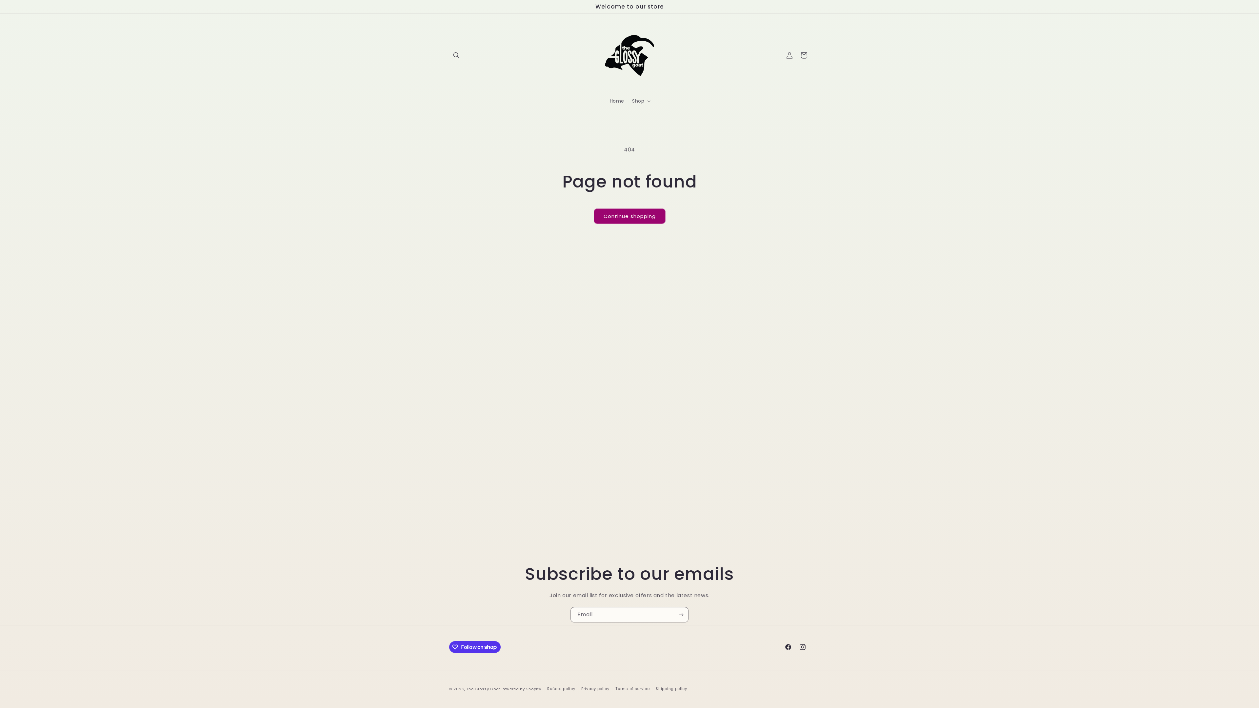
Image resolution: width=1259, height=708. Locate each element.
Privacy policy (595, 688)
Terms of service (632, 688)
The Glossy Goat (484, 689)
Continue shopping (630, 216)
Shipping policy (671, 688)
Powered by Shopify (521, 689)
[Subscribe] (681, 614)
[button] (456, 55)
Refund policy (561, 688)
